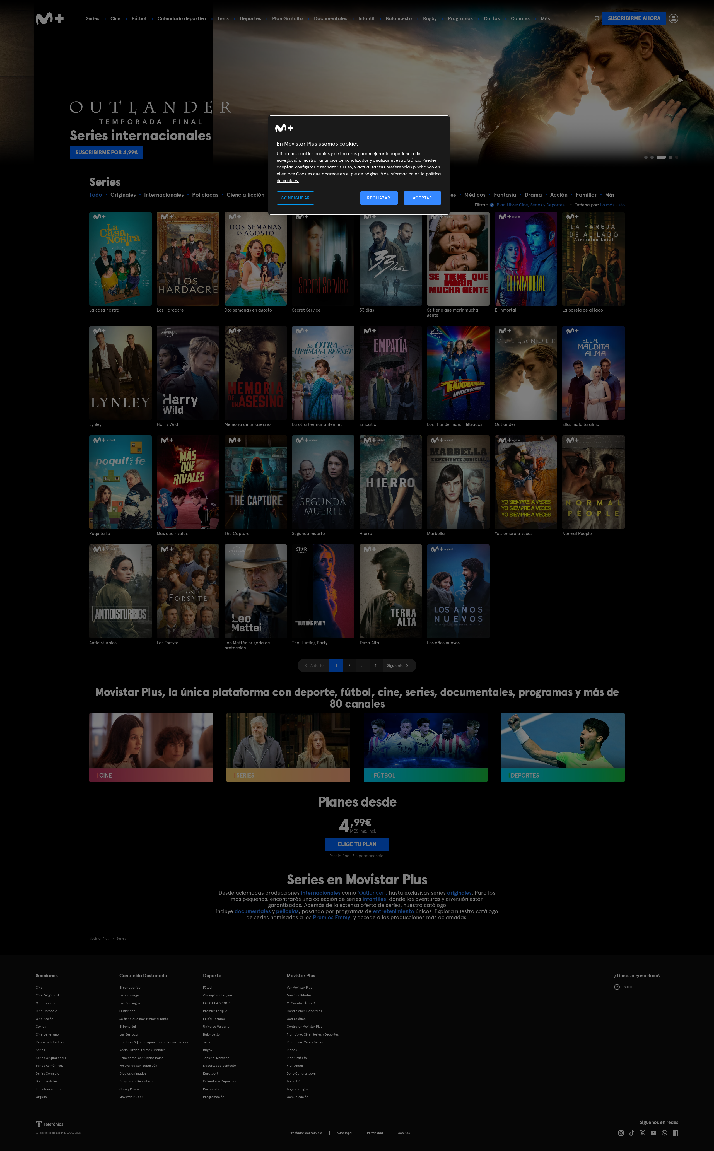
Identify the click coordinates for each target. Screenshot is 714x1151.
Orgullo (41, 1097)
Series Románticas (49, 1066)
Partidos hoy (212, 1089)
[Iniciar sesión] (673, 18)
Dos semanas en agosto (248, 310)
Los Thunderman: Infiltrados (454, 424)
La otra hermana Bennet (317, 424)
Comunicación (297, 1097)
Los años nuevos (443, 642)
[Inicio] (50, 18)
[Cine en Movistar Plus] (151, 748)
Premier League (215, 1011)
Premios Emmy (331, 917)
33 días (367, 310)
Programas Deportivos (136, 1081)
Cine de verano (47, 1034)
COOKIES (404, 1133)
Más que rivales (172, 533)
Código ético (296, 1019)
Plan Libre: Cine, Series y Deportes (313, 1034)
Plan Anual (295, 1066)
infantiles (374, 899)
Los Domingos (129, 1003)
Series (92, 18)
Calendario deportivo (182, 18)
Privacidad (375, 1133)
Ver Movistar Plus (299, 988)
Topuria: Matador (216, 1058)
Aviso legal (344, 1133)
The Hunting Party (309, 642)
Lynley (95, 424)
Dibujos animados (132, 1073)
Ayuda (627, 987)
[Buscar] (597, 18)
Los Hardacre (170, 310)
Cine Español (46, 1003)
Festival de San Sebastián (138, 1066)
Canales (520, 18)
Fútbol (139, 18)
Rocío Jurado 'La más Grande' (142, 1050)
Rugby (430, 18)
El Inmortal (505, 310)
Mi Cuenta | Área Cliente (305, 1003)
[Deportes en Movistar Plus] (563, 748)
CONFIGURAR (295, 198)
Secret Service (306, 310)
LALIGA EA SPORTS (216, 1003)
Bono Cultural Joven (302, 1073)
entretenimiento (393, 911)
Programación (214, 1097)
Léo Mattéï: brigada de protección (247, 645)
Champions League (217, 995)
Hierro (366, 533)
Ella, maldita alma (580, 424)
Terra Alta (369, 642)
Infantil (366, 18)
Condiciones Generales (304, 1011)
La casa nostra (104, 310)
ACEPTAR (422, 198)
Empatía (368, 424)
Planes (292, 1050)
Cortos (492, 18)
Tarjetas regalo (298, 1089)
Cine (115, 18)
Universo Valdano (216, 1027)
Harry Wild (167, 424)
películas (287, 911)
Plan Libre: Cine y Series (305, 1042)
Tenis (223, 18)
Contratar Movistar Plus (304, 1027)
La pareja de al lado (582, 310)
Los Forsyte (167, 642)
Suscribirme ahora (634, 18)
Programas (460, 18)
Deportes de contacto (219, 1066)
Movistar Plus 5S (131, 1097)
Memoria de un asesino (248, 424)
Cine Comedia (46, 1011)
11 (376, 665)
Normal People (577, 533)
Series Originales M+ (51, 1058)
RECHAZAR (378, 198)
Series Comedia (47, 1073)
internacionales (321, 892)
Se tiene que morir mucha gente (452, 313)
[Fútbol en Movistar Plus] (426, 748)
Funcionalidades (299, 995)
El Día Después (214, 1019)
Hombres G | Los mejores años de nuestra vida (154, 1042)
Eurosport (210, 1073)
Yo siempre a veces (513, 533)
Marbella (436, 533)
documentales (253, 911)
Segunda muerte (308, 533)
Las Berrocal (128, 1034)
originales (459, 892)
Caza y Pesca (129, 1089)
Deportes (250, 18)
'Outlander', (372, 892)
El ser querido (130, 988)
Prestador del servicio (305, 1133)
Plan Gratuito (287, 18)
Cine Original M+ (48, 995)
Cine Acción (45, 1019)
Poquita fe (99, 533)
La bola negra (129, 995)
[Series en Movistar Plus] (288, 748)
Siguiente (395, 665)
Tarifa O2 (294, 1081)
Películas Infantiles (50, 1042)
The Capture (237, 533)
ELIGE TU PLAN (357, 844)
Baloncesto (399, 18)
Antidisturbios (103, 642)
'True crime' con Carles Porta (141, 1058)
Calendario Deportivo (219, 1081)
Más (545, 18)
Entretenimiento (48, 1089)
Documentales (330, 18)
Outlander (505, 424)
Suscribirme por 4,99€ (594, 152)
